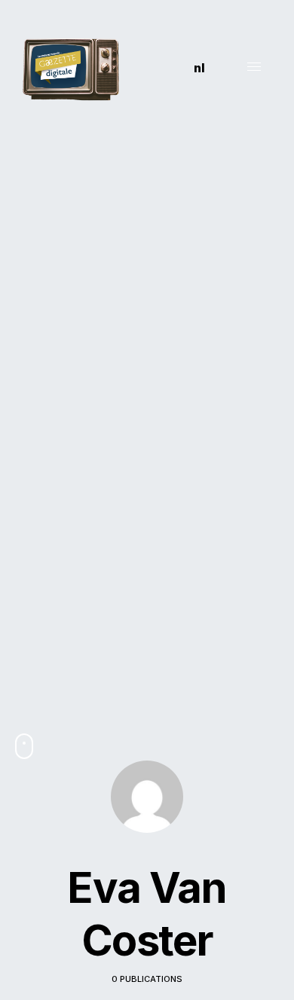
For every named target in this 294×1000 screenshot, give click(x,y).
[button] (164, 68)
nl (199, 67)
